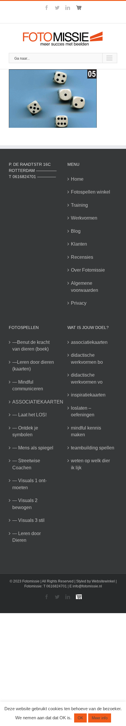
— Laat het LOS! (29, 414)
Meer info (100, 718)
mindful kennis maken (86, 431)
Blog (76, 231)
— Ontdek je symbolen (25, 431)
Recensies (82, 257)
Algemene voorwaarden (84, 287)
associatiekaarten (89, 342)
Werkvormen (84, 217)
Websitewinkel (103, 581)
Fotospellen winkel (90, 191)
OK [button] (80, 718)
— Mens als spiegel (32, 447)
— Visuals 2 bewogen (25, 504)
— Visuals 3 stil (28, 520)
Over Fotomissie (88, 270)
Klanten (79, 244)
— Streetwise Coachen (26, 464)
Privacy (78, 303)
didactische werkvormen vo (87, 378)
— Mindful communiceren (27, 386)
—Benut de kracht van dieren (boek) (31, 346)
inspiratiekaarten (88, 394)
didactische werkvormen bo (87, 359)
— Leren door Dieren (26, 537)
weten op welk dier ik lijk (90, 464)
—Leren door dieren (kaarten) (33, 366)
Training (79, 205)
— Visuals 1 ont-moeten (29, 484)
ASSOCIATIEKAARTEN (34, 401)
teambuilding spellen (92, 447)
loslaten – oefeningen (82, 412)
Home (77, 179)
